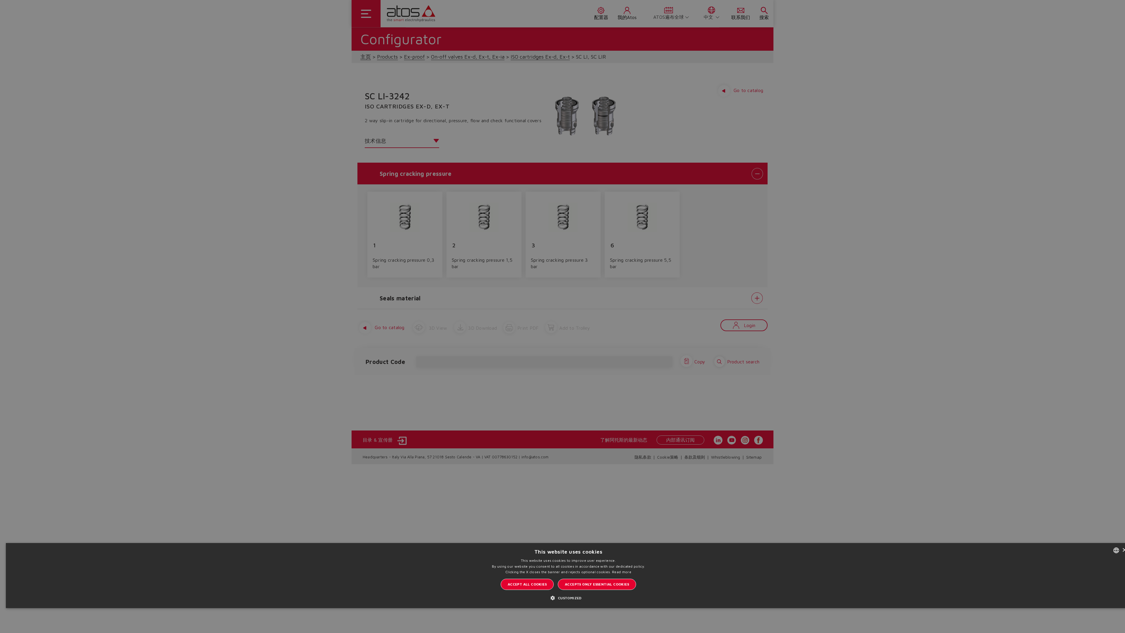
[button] (568, 597)
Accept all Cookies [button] (527, 584)
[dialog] (562, 316)
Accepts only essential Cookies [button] (597, 584)
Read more (621, 572)
